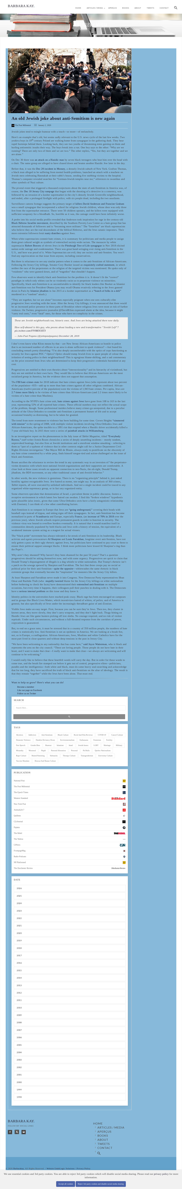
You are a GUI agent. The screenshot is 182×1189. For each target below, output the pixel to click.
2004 (19, 1052)
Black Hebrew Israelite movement (30, 223)
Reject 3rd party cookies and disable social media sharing (101, 1184)
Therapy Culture (69, 756)
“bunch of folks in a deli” (107, 290)
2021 (19, 925)
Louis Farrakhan (75, 539)
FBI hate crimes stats (27, 382)
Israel (71, 745)
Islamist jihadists (39, 290)
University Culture (105, 756)
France (78, 516)
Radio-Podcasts (20, 856)
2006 (19, 1037)
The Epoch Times (21, 792)
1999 (19, 1090)
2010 (19, 1008)
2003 (19, 1060)
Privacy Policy (83, 1169)
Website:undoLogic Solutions (61, 1169)
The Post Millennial (22, 125)
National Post (19, 781)
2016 (19, 963)
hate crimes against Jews (71, 401)
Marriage (107, 745)
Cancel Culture (117, 735)
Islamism (60, 745)
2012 (19, 993)
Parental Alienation (58, 750)
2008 (19, 1022)
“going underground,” (80, 509)
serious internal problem (32, 591)
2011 (19, 1000)
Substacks (54, 756)
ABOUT (138, 8)
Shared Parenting (38, 756)
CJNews (17, 845)
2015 (19, 970)
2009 (19, 1015)
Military (119, 745)
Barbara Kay (21, 6)
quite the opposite (63, 568)
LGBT (96, 745)
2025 (19, 896)
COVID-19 (102, 735)
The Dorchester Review (23, 868)
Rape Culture (21, 756)
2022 (19, 918)
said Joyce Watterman (95, 644)
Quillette (17, 816)
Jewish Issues (83, 745)
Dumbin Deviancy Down (45, 740)
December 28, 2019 (69, 336)
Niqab (43, 750)
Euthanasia (84, 740)
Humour (48, 745)
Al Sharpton (54, 539)
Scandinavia (42, 516)
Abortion (19, 735)
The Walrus (18, 839)
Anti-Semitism (46, 735)
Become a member (25, 687)
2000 (19, 1082)
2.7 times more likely (23, 392)
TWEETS (150, 8)
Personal (74, 750)
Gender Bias (35, 745)
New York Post (20, 804)
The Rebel (18, 833)
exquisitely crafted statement (99, 264)
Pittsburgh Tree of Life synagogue (83, 245)
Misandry (19, 750)
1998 (19, 1097)
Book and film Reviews (83, 735)
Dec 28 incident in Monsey (50, 168)
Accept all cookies (65, 1184)
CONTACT (164, 8)
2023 (19, 911)
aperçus (112, 8)
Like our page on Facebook (29, 690)
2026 (19, 888)
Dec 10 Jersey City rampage (39, 191)
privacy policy (161, 1173)
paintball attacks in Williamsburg (85, 430)
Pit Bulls (86, 750)
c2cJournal (18, 821)
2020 (19, 933)
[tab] (69, 888)
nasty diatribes (53, 233)
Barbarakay (18, 1169)
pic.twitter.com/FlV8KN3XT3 (30, 330)
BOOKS (125, 8)
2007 (19, 1030)
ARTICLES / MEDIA (95, 8)
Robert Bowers (33, 245)
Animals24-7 (19, 810)
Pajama (17, 827)
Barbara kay (21, 1121)
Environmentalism (67, 740)
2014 (19, 978)
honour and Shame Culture (45, 761)
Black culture (63, 735)
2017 (19, 955)
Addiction (32, 735)
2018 (19, 948)
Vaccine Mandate (22, 761)
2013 (19, 985)
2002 (19, 1067)
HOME (78, 8)
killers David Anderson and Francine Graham (100, 203)
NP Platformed (20, 862)
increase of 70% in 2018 (101, 516)
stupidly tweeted (54, 581)
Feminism (97, 740)
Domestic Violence (23, 740)
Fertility (109, 740)
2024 (19, 903)
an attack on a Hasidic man (49, 159)
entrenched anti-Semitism (90, 584)
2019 (19, 940)
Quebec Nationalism (102, 750)
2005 (19, 1045)
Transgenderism (87, 756)
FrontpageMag (19, 851)
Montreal (32, 750)
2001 (19, 1075)
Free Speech (20, 745)
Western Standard (21, 798)
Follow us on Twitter (26, 693)
